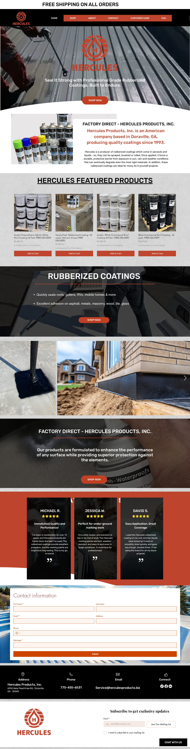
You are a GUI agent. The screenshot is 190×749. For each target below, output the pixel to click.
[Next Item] (185, 378)
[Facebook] (166, 686)
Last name (100, 604)
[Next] (175, 453)
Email (16, 616)
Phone (15, 628)
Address (99, 616)
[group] (95, 225)
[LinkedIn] (170, 686)
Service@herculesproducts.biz (118, 688)
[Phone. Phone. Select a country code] (18, 633)
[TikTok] (162, 686)
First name (18, 604)
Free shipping (35, 245)
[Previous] (15, 453)
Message (18, 640)
